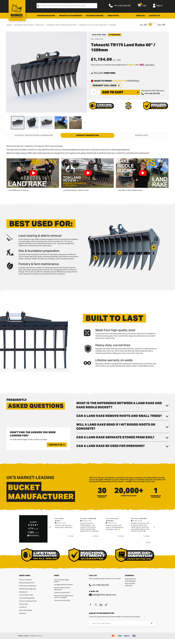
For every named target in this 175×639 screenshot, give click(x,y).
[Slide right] (85, 122)
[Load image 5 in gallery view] (75, 122)
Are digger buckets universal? (63, 584)
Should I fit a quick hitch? (62, 592)
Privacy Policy (23, 604)
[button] (95, 258)
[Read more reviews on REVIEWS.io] (33, 536)
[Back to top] (2, 636)
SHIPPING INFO (141, 135)
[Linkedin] (101, 604)
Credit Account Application (27, 586)
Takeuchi (39, 25)
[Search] (38, 5)
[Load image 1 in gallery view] (17, 122)
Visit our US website (25, 580)
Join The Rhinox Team (26, 595)
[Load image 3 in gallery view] (46, 122)
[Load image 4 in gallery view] (61, 122)
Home (9, 25)
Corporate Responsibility (27, 598)
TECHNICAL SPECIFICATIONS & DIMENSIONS (33, 135)
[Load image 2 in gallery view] (32, 122)
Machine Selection (24, 25)
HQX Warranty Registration (27, 589)
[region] (102, 527)
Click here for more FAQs (62, 600)
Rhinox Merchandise (25, 610)
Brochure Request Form (26, 583)
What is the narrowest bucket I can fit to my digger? (64, 596)
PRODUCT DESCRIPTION (87, 135)
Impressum (22, 613)
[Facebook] (90, 604)
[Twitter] (95, 604)
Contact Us (55, 444)
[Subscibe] (149, 623)
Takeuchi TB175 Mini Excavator (61, 25)
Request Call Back (105, 85)
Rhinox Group (23, 636)
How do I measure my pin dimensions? (62, 588)
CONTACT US (119, 81)
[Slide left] (8, 122)
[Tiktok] (106, 604)
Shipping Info (23, 592)
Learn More (149, 65)
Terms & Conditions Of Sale (28, 601)
